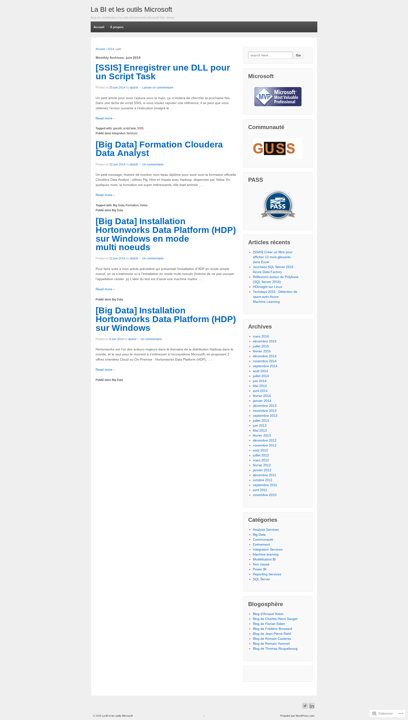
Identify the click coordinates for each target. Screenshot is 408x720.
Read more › (105, 118)
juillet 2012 (261, 455)
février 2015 (262, 351)
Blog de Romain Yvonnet (271, 643)
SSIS (140, 128)
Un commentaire (153, 164)
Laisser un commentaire (157, 87)
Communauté (263, 539)
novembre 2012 (264, 445)
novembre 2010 (264, 495)
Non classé (261, 564)
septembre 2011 (265, 485)
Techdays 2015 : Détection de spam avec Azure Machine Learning (275, 296)
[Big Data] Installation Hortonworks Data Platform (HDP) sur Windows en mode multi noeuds (166, 234)
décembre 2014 (264, 356)
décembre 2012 (264, 440)
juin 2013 (260, 425)
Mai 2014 (260, 386)
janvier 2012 (262, 470)
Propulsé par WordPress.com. (297, 715)
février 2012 (262, 465)
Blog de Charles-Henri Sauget (275, 619)
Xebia (144, 205)
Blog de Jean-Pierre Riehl (272, 634)
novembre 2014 (264, 361)
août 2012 (260, 450)
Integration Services (124, 133)
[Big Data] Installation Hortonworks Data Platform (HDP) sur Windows (166, 319)
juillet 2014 (261, 376)
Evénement (261, 544)
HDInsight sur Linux (267, 287)
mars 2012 (261, 460)
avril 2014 (260, 391)
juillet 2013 (261, 420)
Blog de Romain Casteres (272, 638)
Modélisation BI (264, 559)
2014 (110, 49)
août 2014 (260, 371)
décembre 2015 (264, 341)
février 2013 (262, 435)
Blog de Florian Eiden (269, 624)
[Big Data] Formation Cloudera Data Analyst (159, 149)
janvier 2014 (262, 401)
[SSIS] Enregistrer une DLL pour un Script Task (163, 72)
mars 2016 (261, 336)
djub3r (134, 87)
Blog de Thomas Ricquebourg (275, 648)
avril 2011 (260, 490)
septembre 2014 (265, 366)
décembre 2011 (264, 475)
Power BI (259, 569)
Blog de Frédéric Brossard (272, 629)
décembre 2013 (264, 406)
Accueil (99, 27)
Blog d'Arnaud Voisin (268, 614)
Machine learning (266, 554)
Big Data (118, 205)
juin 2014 (260, 381)
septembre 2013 (265, 415)
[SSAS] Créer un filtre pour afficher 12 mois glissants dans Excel (273, 257)
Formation (132, 205)
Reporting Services (267, 574)
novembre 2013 (264, 411)
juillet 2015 (261, 346)
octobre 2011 (262, 480)
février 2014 (262, 396)
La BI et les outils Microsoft (131, 9)
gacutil (117, 128)
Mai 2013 (260, 430)
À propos (116, 27)
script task (129, 128)
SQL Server (261, 579)
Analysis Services (266, 529)
